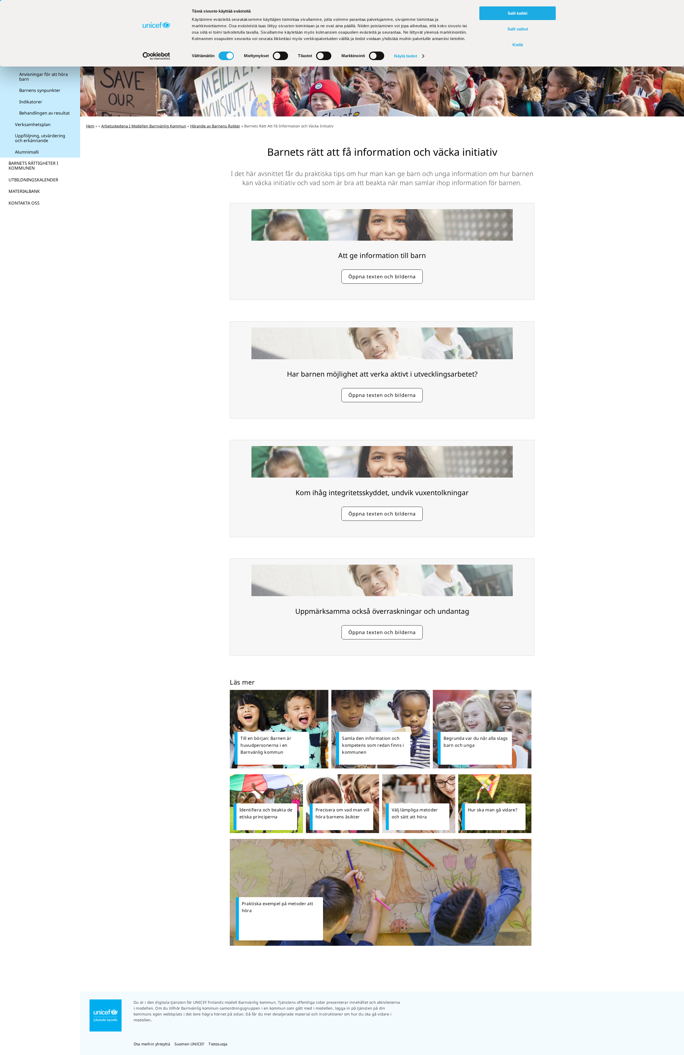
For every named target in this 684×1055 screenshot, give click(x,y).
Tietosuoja (217, 1043)
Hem (90, 125)
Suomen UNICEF (189, 1043)
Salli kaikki (517, 13)
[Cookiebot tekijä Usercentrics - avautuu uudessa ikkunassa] (156, 56)
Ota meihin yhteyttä (152, 1043)
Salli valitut (517, 29)
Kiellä (517, 44)
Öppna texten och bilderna (382, 276)
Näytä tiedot (405, 56)
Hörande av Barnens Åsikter (215, 125)
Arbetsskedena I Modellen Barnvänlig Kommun (143, 125)
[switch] (280, 56)
